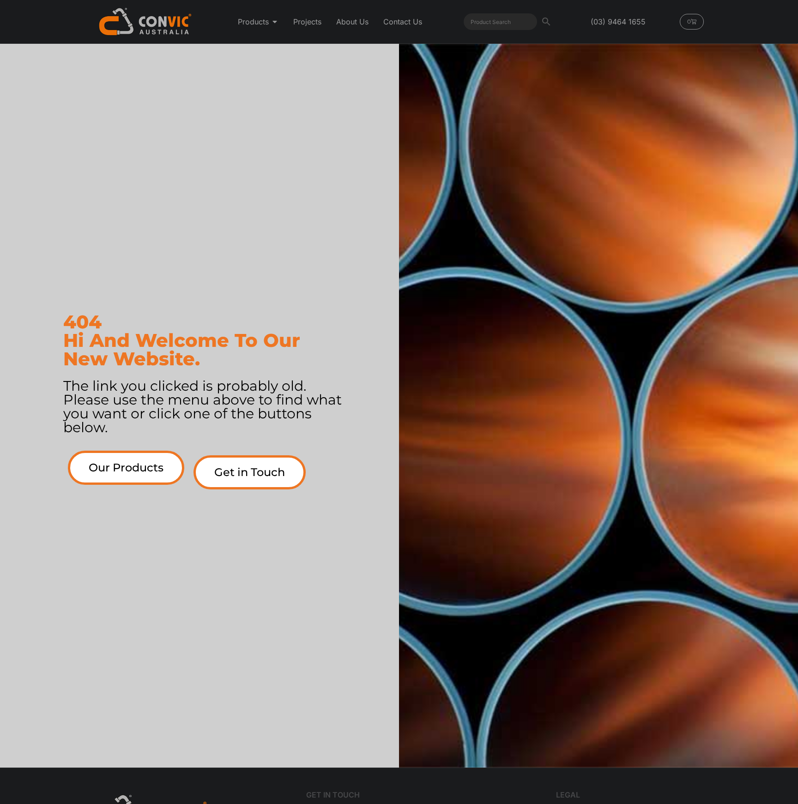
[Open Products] (274, 21)
